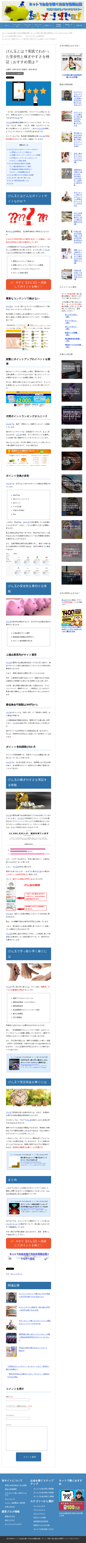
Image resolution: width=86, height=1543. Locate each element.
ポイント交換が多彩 (18, 161)
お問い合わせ (10, 1507)
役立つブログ (10, 1520)
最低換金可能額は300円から (21, 169)
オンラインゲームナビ (13, 1524)
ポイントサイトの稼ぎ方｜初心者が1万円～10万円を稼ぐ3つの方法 (78, 119)
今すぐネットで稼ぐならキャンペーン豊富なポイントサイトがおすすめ (78, 199)
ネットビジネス (17, 25)
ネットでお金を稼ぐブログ (43, 1529)
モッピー (16, 1224)
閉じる (25, 145)
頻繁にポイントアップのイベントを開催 (25, 155)
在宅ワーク (48, 25)
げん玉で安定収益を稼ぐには (18, 180)
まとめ (10, 183)
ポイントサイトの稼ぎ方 (15, 73)
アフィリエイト (27, 25)
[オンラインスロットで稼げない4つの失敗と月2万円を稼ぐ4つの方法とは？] (11, 1297)
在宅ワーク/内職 (39, 1517)
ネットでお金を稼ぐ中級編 (43, 1492)
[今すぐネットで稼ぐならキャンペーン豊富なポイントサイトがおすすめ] (11, 1324)
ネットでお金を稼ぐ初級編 (43, 1488)
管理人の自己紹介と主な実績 (16, 1485)
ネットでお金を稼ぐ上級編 (43, 1496)
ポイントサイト (38, 25)
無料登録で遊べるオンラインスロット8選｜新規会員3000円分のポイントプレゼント (34, 1337)
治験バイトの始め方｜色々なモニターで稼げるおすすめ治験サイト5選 (78, 256)
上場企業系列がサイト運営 (20, 166)
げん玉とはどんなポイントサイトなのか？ (22, 149)
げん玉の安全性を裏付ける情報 (18, 163)
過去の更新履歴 (11, 1489)
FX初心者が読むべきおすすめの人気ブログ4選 (78, 275)
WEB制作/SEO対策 (40, 1521)
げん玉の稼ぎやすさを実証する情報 (20, 175)
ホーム (7, 25)
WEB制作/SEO (58, 25)
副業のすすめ (10, 1516)
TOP (38, 33)
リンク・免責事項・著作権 (15, 1503)
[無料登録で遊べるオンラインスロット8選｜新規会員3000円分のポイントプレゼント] (11, 1338)
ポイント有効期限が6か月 (20, 172)
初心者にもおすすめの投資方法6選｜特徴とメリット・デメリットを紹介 (78, 139)
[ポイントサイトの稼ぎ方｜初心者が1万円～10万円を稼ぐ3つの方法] (11, 1311)
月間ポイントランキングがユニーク (23, 158)
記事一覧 (79, 25)
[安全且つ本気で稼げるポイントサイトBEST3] (11, 1351)
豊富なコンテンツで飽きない (21, 152)
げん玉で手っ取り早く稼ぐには (18, 178)
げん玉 (16, 118)
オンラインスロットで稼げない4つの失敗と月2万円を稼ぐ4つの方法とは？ (78, 98)
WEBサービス (68, 25)
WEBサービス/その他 (41, 1525)
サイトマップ (10, 1499)
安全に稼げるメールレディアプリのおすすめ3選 (78, 158)
